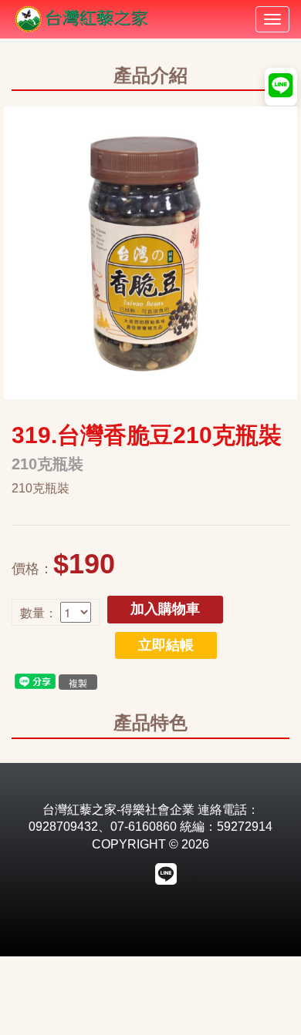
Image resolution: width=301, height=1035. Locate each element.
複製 (78, 682)
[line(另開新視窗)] (35, 680)
